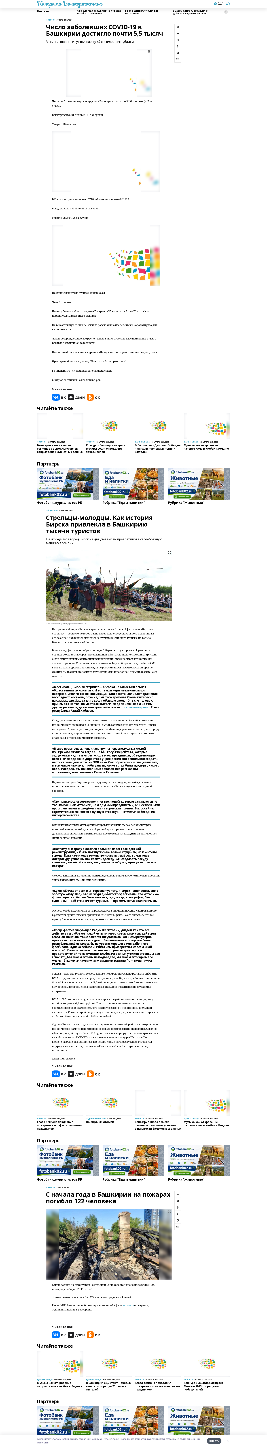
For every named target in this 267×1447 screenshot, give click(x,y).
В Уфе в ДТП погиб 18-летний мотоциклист (141, 12)
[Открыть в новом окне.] (59, 397)
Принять (214, 1440)
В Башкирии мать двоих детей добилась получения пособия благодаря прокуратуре (190, 12)
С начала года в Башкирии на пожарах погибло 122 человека (99, 12)
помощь (128, 1305)
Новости (43, 11)
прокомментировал (135, 707)
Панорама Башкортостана (69, 3)
